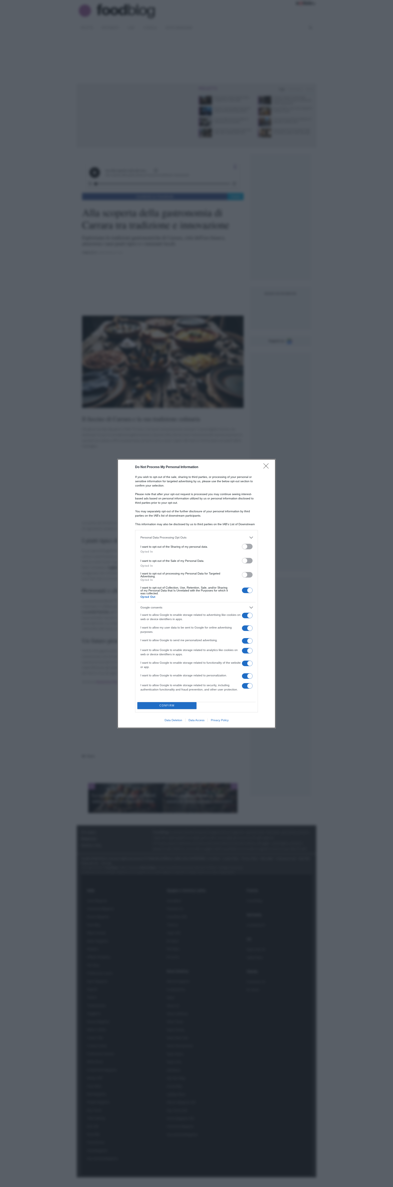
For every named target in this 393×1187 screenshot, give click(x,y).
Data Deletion (173, 720)
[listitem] (196, 537)
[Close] (267, 467)
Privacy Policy (220, 720)
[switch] (247, 546)
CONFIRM (167, 705)
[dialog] (196, 593)
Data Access (196, 720)
